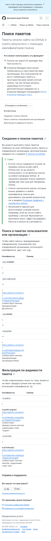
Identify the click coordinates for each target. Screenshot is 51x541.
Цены (35, 529)
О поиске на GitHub (35, 154)
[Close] (44, 4)
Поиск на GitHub (26, 25)
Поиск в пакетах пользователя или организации (25, 232)
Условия (23, 526)
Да (8, 489)
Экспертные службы (11, 532)
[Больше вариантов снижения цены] (30, 106)
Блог (23, 532)
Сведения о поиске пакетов (22, 138)
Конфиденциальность (11, 529)
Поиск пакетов (43, 25)
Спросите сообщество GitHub (16, 505)
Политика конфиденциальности (13, 493)
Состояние (26, 529)
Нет (18, 489)
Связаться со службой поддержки (19, 508)
